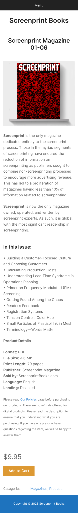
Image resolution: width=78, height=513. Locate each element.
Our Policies (28, 399)
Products (56, 488)
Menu (39, 5)
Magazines (38, 488)
